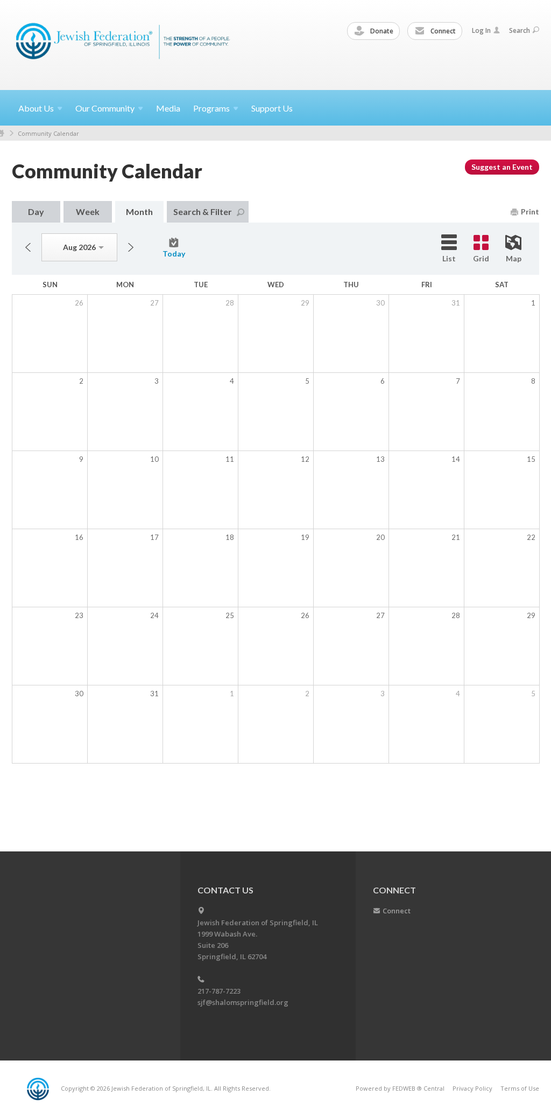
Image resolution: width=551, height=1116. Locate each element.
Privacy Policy (472, 1088)
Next (130, 247)
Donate (381, 31)
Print (530, 211)
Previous (28, 247)
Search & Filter (202, 211)
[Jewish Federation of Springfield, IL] (124, 44)
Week (88, 211)
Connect (442, 31)
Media (168, 108)
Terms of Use (519, 1088)
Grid (481, 258)
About (36, 108)
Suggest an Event (502, 166)
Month (139, 211)
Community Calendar (48, 133)
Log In (481, 30)
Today (174, 253)
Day (36, 211)
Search (519, 30)
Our (105, 108)
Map (513, 258)
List (449, 258)
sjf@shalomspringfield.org (242, 1002)
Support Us (272, 108)
